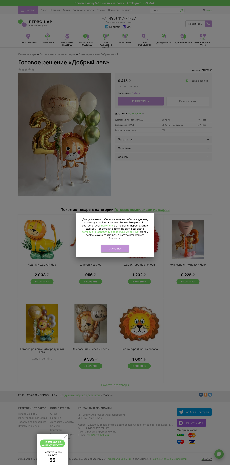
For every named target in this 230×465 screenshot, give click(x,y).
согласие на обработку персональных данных (110, 231)
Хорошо (115, 248)
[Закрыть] (65, 437)
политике (107, 225)
